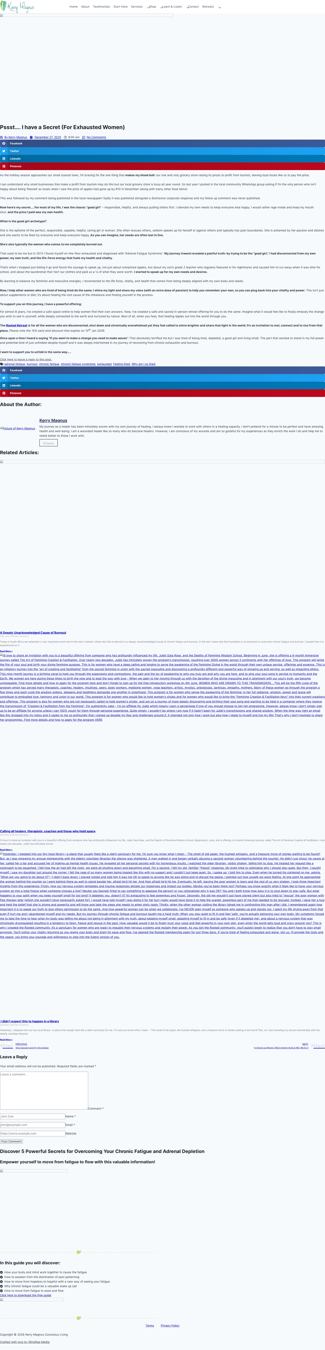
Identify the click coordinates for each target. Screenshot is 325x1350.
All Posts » (48, 442)
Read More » (6, 651)
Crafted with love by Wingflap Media (25, 1342)
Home (74, 6)
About (85, 6)
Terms (150, 1325)
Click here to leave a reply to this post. (26, 359)
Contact (193, 6)
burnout (32, 364)
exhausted (104, 364)
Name (70, 1116)
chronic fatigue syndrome (78, 364)
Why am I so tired (143, 364)
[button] (162, 143)
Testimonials (101, 6)
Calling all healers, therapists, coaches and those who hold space (47, 831)
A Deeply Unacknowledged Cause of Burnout (33, 632)
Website (70, 1133)
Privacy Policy (170, 1325)
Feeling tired (121, 364)
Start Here (120, 6)
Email (70, 1125)
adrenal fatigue (14, 364)
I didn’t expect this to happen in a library (29, 1021)
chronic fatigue (49, 364)
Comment (96, 1108)
